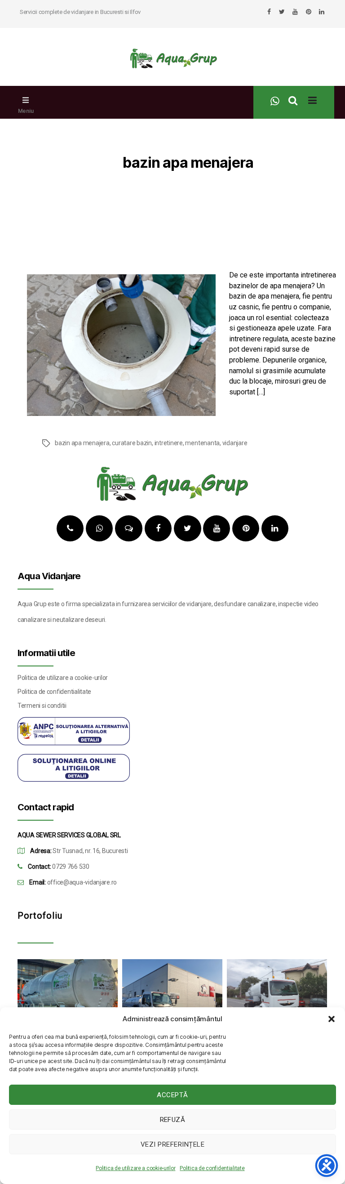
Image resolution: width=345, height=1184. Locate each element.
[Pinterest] (308, 11)
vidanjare (235, 443)
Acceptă (172, 1095)
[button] (331, 1018)
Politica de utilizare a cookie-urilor (135, 1168)
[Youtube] (295, 11)
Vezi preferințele (173, 1144)
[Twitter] (282, 11)
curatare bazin (132, 443)
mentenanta (202, 443)
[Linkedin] (321, 11)
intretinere (169, 443)
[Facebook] (269, 11)
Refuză (173, 1120)
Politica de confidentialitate (212, 1168)
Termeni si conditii (42, 705)
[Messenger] (129, 528)
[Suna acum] (70, 528)
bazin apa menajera (82, 443)
